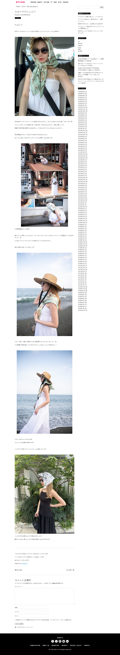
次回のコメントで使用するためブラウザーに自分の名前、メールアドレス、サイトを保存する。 (44, 620)
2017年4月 (81, 281)
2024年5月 (81, 144)
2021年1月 (81, 205)
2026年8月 (81, 91)
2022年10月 (81, 181)
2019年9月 (81, 224)
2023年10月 (81, 158)
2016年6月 (81, 298)
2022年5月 (81, 189)
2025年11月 (81, 109)
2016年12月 (81, 287)
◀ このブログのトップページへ (24, 627)
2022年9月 (81, 183)
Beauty (80, 43)
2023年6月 (81, 166)
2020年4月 (81, 212)
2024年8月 (81, 138)
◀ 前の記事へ (19, 570)
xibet (83, 65)
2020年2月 (81, 216)
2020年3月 (81, 214)
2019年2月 (81, 238)
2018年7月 (81, 252)
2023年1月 (81, 175)
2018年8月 (81, 250)
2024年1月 (81, 152)
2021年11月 (81, 201)
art (79, 41)
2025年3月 (81, 125)
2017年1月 (81, 285)
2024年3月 (81, 148)
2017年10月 (81, 269)
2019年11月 (81, 220)
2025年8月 (81, 115)
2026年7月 (81, 93)
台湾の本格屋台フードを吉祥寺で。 (88, 59)
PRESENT (65, 2)
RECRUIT (64, 645)
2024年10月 (81, 134)
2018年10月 (81, 246)
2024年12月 (81, 130)
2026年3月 (81, 101)
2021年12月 (81, 199)
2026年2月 (81, 103)
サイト (17, 616)
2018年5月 (81, 255)
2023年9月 (81, 160)
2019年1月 (81, 240)
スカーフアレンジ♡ (25, 11)
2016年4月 (81, 302)
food (79, 47)
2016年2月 (81, 306)
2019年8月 (81, 226)
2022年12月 (81, 177)
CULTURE (46, 2)
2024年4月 (81, 146)
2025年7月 (81, 117)
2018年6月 (81, 253)
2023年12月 (81, 154)
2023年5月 (81, 168)
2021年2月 (81, 203)
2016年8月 (81, 295)
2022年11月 (81, 179)
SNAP (55, 2)
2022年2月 (81, 195)
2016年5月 (81, 300)
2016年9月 (81, 293)
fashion (80, 45)
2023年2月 (81, 173)
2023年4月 (81, 170)
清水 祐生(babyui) (32, 6)
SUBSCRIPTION (35, 645)
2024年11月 (81, 132)
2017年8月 (81, 273)
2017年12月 (81, 265)
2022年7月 (81, 187)
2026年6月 (81, 95)
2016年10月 (81, 291)
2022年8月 (81, 185)
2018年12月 (81, 242)
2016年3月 (81, 304)
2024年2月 (81, 150)
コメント (18, 586)
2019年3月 (81, 236)
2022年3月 (81, 193)
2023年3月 (81, 171)
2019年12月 (81, 218)
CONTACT (87, 645)
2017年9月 (81, 271)
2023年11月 (81, 156)
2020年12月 (81, 207)
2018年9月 (81, 248)
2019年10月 (81, 222)
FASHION (33, 2)
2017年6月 (81, 277)
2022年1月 (81, 197)
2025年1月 (81, 128)
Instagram (24, 563)
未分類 (80, 51)
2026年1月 (81, 105)
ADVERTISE (55, 645)
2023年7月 (81, 164)
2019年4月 (81, 234)
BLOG (59, 2)
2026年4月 (81, 99)
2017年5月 (81, 279)
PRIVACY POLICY (75, 645)
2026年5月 (81, 97)
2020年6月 (81, 211)
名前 (16, 607)
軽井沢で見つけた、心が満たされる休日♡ (90, 24)
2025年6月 (81, 119)
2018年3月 (81, 259)
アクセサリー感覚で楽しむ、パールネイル (90, 16)
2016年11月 (81, 289)
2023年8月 (81, 162)
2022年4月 (81, 191)
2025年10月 (81, 111)
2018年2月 (81, 261)
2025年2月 (81, 127)
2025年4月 (81, 123)
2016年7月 (81, 296)
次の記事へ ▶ (70, 570)
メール (17, 612)
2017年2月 (81, 283)
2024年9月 (81, 136)
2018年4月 (81, 257)
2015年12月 (81, 310)
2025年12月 (81, 107)
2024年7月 (81, 140)
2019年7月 (81, 228)
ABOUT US (46, 645)
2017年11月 (81, 267)
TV (51, 2)
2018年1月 (81, 263)
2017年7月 (81, 275)
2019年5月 (81, 232)
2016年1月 (81, 308)
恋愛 (79, 49)
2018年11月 (81, 244)
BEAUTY (39, 2)
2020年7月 (81, 209)
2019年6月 (81, 230)
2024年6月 (81, 142)
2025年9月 (81, 113)
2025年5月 (81, 121)
